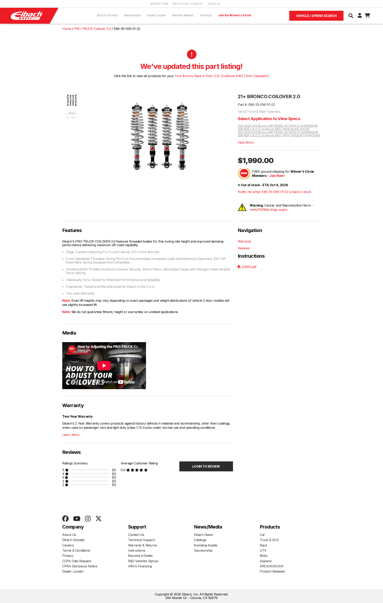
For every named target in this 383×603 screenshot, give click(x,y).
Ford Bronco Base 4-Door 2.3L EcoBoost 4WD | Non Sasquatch (221, 76)
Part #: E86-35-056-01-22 (256, 104)
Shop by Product (107, 15)
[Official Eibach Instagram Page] (87, 519)
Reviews (244, 248)
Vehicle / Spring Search (316, 16)
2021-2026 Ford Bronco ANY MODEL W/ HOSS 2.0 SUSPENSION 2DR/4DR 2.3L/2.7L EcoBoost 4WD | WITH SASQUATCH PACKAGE (279, 134)
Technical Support (141, 540)
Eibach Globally (73, 540)
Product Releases (272, 571)
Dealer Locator (156, 15)
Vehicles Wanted (182, 15)
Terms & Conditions (76, 550)
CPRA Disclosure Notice (79, 566)
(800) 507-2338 (159, 3)
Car (262, 534)
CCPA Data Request (76, 561)
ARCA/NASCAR (271, 566)
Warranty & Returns (142, 545)
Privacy (67, 555)
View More (245, 142)
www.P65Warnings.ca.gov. (269, 209)
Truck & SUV (269, 540)
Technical (206, 15)
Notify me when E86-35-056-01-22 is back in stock (274, 192)
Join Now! (276, 176)
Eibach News (203, 534)
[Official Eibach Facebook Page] (65, 519)
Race (263, 545)
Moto (263, 555)
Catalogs (200, 540)
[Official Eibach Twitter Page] (98, 519)
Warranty (244, 241)
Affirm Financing (140, 566)
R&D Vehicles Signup (143, 561)
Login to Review (206, 466)
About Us (69, 534)
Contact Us (136, 534)
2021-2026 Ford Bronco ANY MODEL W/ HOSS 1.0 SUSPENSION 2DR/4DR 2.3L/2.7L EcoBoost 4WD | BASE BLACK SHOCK (278, 127)
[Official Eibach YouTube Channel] (76, 519)
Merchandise (132, 15)
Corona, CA (214, 3)
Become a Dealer (140, 555)
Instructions (136, 550)
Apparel (265, 561)
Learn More (70, 435)
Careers (68, 545)
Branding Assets (205, 545)
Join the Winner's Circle (234, 15)
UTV (263, 550)
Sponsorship (203, 550)
